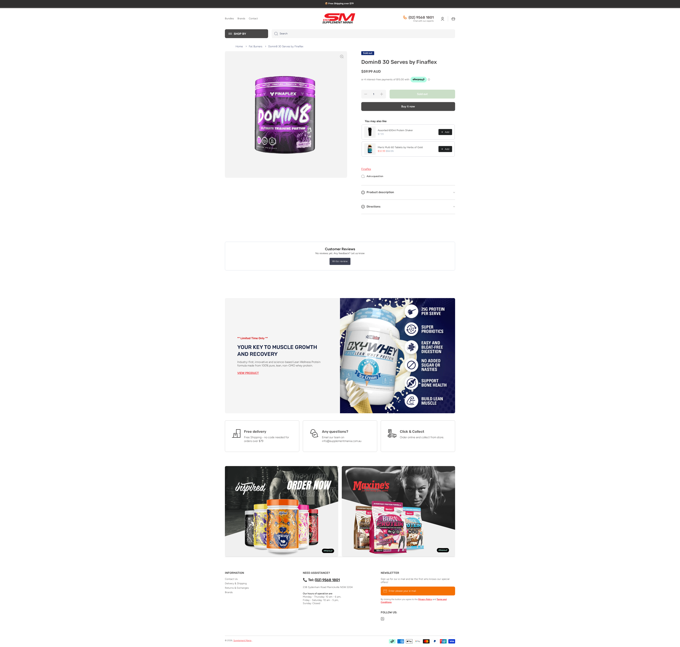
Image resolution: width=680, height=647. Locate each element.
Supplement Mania (242, 640)
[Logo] (340, 19)
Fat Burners (255, 46)
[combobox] (363, 33)
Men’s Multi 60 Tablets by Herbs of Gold (400, 147)
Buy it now (408, 106)
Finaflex (366, 169)
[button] (453, 19)
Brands (229, 592)
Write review (340, 261)
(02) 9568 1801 (421, 17)
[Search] (275, 33)
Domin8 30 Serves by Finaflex (285, 46)
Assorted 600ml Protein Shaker (395, 130)
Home (239, 46)
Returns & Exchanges (237, 587)
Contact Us (231, 579)
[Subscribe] (450, 591)
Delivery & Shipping (236, 583)
